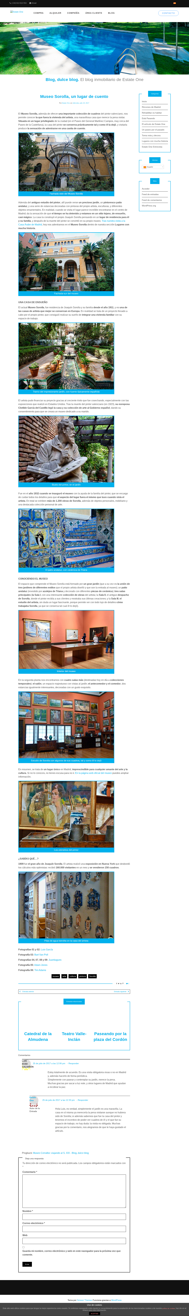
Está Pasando (148, 118)
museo (56, 976)
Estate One (66, 103)
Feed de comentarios (152, 200)
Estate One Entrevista (152, 147)
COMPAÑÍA (73, 13)
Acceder (146, 189)
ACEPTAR (94, 1314)
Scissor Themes (84, 1300)
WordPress (116, 1300)
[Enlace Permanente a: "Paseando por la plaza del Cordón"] (110, 1015)
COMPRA (39, 13)
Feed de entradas (150, 194)
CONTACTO (168, 13)
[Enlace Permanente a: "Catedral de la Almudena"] (38, 1015)
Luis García (47, 949)
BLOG (111, 13)
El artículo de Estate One (153, 124)
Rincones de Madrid (151, 107)
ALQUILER (55, 13)
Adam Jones (40, 965)
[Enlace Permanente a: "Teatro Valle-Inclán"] (74, 1015)
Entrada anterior (28, 991)
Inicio (144, 101)
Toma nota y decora (151, 135)
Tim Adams (40, 970)
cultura (73, 976)
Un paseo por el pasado (153, 130)
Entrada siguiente (120, 991)
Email (34, 3)
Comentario (29, 1172)
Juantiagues (55, 960)
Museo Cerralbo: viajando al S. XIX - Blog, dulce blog (61, 1153)
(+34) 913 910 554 (19, 3)
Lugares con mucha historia (155, 141)
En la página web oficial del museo (93, 773)
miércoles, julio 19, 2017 (81, 103)
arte (64, 976)
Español (149, 167)
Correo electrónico (33, 1223)
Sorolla (92, 976)
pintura (82, 976)
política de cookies (168, 1308)
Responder (74, 1063)
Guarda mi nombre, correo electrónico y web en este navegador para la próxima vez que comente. (71, 1253)
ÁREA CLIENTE (93, 13)
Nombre (27, 1211)
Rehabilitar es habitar (152, 113)
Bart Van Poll (41, 954)
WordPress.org (149, 205)
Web (24, 1235)
